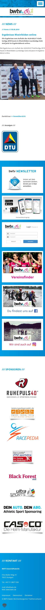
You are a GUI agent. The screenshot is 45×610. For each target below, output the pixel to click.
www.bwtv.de (11, 589)
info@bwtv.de (11, 587)
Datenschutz (17, 595)
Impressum (6, 595)
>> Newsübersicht (18, 116)
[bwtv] (21, 11)
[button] (4, 605)
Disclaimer (28, 595)
